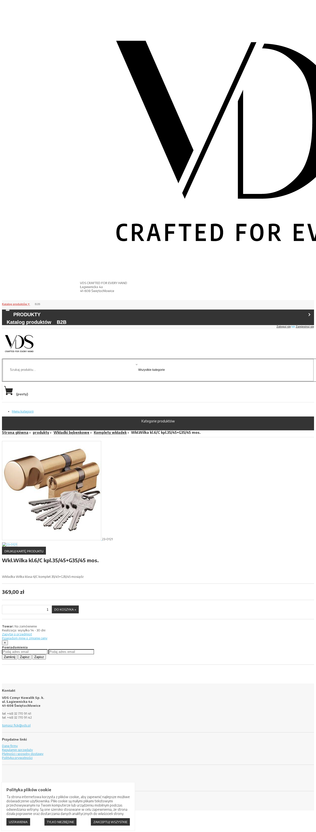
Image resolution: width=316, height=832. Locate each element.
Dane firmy (10, 746)
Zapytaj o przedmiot (17, 634)
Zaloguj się (283, 326)
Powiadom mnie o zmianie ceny (24, 638)
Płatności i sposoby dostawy (22, 754)
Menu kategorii (23, 411)
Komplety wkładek (110, 432)
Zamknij (9, 657)
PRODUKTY (26, 314)
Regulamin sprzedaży (17, 750)
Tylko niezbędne (60, 822)
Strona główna (15, 432)
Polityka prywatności (17, 758)
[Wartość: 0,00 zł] (9, 394)
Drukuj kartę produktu (23, 551)
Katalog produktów (15, 304)
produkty (41, 432)
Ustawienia (18, 822)
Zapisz (25, 657)
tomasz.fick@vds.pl (16, 725)
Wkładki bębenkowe (71, 432)
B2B (37, 304)
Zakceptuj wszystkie (110, 822)
